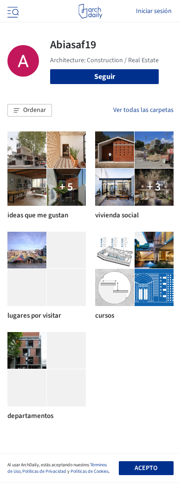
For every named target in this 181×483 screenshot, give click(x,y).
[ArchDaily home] (90, 11)
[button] (29, 110)
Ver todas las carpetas (143, 110)
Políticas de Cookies (90, 471)
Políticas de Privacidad (44, 471)
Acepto (146, 468)
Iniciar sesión (154, 11)
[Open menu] (12, 11)
